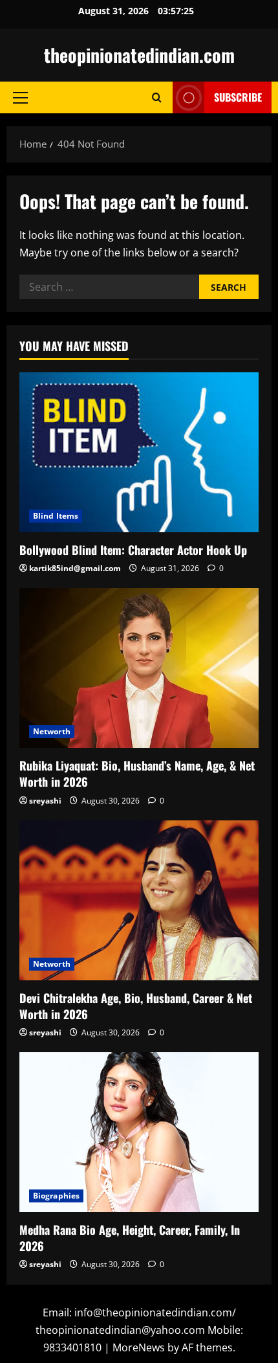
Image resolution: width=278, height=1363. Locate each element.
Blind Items (55, 515)
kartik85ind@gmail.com (75, 568)
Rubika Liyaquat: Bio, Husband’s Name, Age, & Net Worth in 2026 (137, 773)
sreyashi (45, 800)
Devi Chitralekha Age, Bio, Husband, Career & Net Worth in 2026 (135, 1005)
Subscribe (238, 97)
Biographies (56, 1195)
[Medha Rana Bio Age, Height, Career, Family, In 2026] (139, 1132)
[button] (20, 97)
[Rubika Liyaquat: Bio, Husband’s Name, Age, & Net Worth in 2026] (139, 668)
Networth (51, 731)
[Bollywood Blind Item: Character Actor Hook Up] (139, 452)
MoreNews (138, 1347)
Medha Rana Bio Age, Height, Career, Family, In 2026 (129, 1237)
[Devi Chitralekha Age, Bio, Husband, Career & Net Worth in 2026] (139, 900)
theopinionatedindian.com (139, 54)
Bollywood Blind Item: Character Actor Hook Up (133, 549)
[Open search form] (157, 97)
